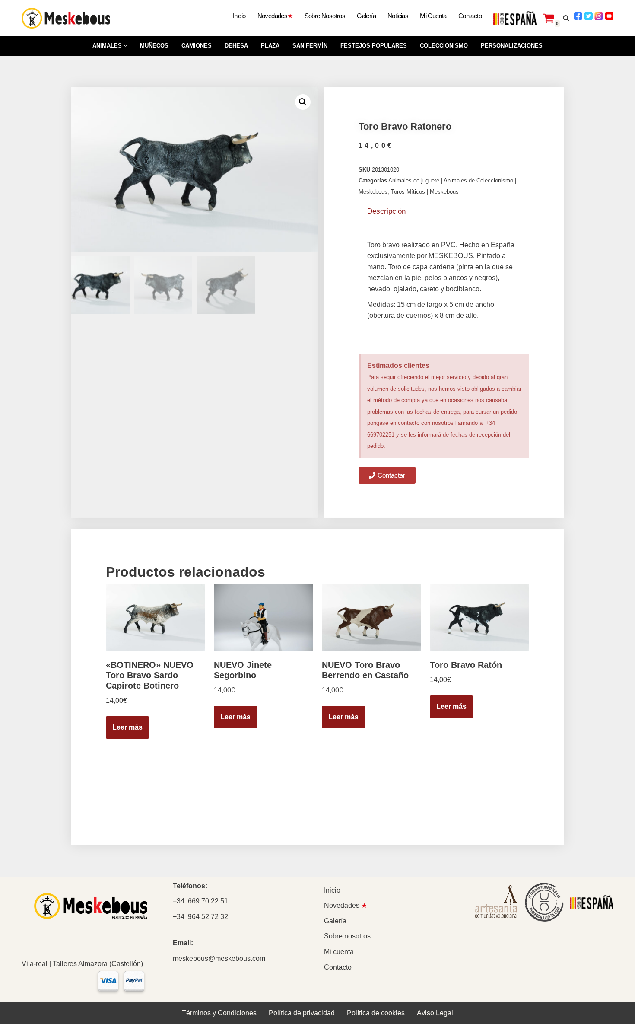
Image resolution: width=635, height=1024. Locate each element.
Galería (366, 15)
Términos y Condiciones (219, 1013)
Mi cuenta (433, 15)
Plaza (270, 45)
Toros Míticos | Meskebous (425, 191)
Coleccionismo (444, 45)
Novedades (275, 15)
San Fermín (309, 45)
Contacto (470, 15)
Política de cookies (376, 1013)
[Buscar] (566, 18)
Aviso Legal (435, 1013)
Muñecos (154, 45)
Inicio (238, 15)
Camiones (196, 45)
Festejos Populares (373, 45)
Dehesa (236, 45)
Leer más (127, 727)
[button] (125, 46)
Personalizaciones (512, 45)
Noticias (397, 15)
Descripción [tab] (386, 211)
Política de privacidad (302, 1013)
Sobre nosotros (325, 15)
